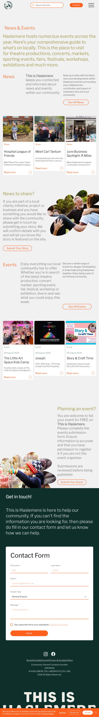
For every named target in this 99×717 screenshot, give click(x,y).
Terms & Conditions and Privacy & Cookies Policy (49, 660)
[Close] (95, 712)
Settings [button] (62, 712)
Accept (88, 712)
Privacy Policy (48, 714)
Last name (56, 565)
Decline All (74, 712)
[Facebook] (53, 654)
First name (15, 565)
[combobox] (49, 597)
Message (14, 605)
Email (13, 578)
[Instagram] (45, 654)
